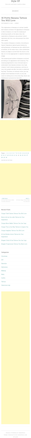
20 (12, 155)
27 (27, 155)
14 (28, 153)
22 (16, 155)
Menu (16, 11)
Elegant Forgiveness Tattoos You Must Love (14, 244)
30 (6, 157)
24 (20, 155)
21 (14, 155)
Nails (2, 274)
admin (17, 23)
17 (5, 155)
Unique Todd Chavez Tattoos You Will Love (14, 213)
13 (26, 153)
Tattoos (9, 160)
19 (10, 155)
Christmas (4, 256)
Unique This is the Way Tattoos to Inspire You (14, 227)
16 (3, 155)
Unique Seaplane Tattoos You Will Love (12, 230)
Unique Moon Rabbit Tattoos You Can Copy (13, 223)
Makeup (3, 270)
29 (4, 157)
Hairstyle (4, 263)
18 (8, 155)
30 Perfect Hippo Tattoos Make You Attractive (23, 200)
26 (25, 155)
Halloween (4, 267)
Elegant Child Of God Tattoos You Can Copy (13, 240)
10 (20, 153)
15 (1, 155)
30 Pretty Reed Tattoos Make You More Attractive (7, 200)
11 (22, 153)
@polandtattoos (16, 119)
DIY (2, 260)
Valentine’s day (5, 285)
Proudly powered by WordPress (15, 432)
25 (22, 155)
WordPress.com (22, 435)
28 (2, 157)
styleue (15, 437)
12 (24, 153)
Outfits (3, 278)
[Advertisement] (15, 135)
